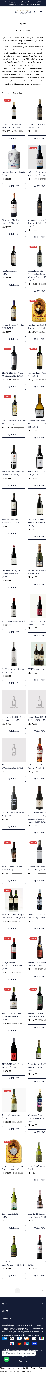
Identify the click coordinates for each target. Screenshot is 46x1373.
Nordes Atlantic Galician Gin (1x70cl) (13, 174)
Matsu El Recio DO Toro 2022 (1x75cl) (12, 868)
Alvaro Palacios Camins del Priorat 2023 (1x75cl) (13, 473)
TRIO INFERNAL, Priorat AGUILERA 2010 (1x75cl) (12, 374)
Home (18, 30)
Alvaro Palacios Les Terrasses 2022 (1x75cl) (11, 521)
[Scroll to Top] (41, 1359)
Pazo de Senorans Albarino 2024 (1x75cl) (13, 327)
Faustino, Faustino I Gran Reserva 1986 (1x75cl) (12, 1168)
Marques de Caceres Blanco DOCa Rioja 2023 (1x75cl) (13, 766)
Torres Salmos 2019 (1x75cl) (13, 621)
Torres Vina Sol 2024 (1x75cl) (10, 1216)
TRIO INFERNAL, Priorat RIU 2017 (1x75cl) (12, 1066)
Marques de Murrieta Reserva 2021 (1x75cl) (11, 222)
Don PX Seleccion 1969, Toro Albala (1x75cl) (14, 422)
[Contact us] (6, 1359)
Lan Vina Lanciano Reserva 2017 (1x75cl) (13, 671)
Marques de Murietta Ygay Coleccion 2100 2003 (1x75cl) (13, 916)
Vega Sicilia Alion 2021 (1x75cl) (11, 273)
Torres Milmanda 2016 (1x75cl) (11, 1117)
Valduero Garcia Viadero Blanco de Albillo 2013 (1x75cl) (12, 1016)
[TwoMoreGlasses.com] (23, 12)
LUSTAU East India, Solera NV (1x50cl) (13, 814)
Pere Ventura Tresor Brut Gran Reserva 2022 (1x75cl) (13, 1263)
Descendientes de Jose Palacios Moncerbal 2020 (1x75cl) (12, 573)
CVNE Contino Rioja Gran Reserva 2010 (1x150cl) (13, 126)
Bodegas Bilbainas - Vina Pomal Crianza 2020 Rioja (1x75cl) (12, 965)
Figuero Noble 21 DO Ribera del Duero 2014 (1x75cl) (13, 719)
